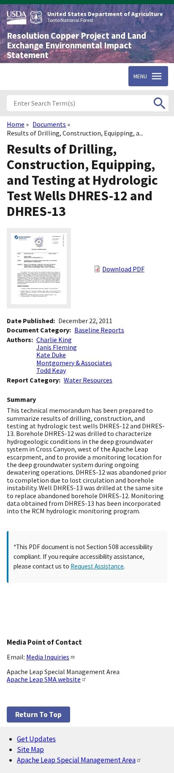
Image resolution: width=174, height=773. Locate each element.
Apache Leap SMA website (44, 679)
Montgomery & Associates (74, 363)
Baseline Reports (99, 330)
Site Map (30, 749)
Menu (140, 76)
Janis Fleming (56, 347)
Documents (49, 124)
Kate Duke (51, 355)
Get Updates (36, 739)
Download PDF (123, 269)
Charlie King (54, 339)
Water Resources (88, 380)
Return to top (38, 714)
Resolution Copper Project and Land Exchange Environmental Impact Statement (76, 45)
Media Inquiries (47, 657)
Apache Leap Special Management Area (76, 760)
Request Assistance (97, 566)
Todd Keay (51, 370)
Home (15, 124)
